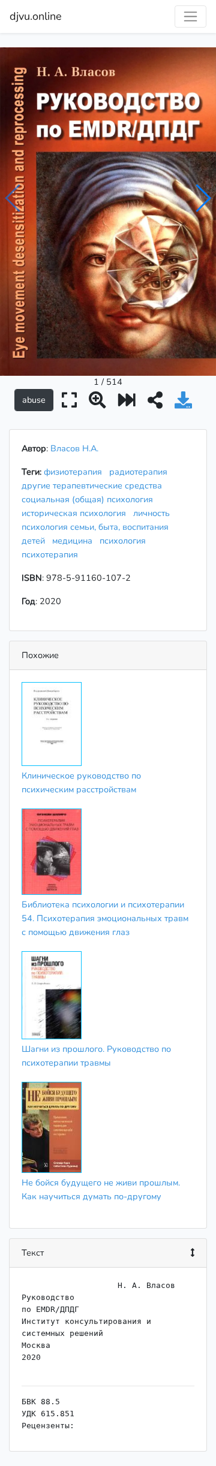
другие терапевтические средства (94, 485)
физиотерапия (75, 472)
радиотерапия (140, 472)
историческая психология (76, 513)
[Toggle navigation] (190, 16)
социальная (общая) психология (90, 499)
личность (154, 513)
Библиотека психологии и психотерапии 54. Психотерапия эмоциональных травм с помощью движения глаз (105, 918)
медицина (74, 541)
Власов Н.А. (74, 448)
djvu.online (36, 16)
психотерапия (52, 554)
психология (125, 541)
